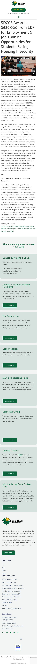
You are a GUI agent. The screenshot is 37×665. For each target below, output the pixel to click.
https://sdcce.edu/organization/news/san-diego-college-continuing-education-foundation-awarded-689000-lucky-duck (18, 228)
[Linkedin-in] (14, 633)
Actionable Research (9, 600)
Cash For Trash (7, 603)
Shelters (4, 606)
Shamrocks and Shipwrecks (11, 597)
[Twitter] (10, 633)
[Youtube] (7, 633)
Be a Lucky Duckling (9, 582)
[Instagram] (18, 633)
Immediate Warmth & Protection (13, 588)
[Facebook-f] (3, 633)
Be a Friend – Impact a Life (11, 594)
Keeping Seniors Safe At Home (12, 585)
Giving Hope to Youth (9, 580)
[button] (18, 17)
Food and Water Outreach (11, 591)
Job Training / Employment (11, 608)
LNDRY (20, 454)
